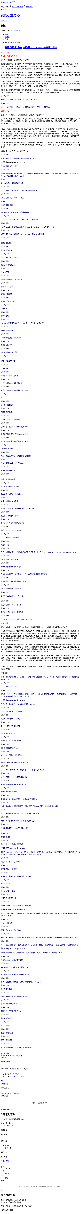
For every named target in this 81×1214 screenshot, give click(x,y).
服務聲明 (59, 1186)
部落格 (7, 37)
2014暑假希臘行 (18, 1076)
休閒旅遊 (17, 30)
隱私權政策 (51, 1186)
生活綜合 (16, 1074)
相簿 (6, 34)
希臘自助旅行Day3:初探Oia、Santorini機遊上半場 (31, 47)
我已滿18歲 (5, 1210)
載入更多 (4, 1084)
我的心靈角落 (10, 15)
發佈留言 (4, 1096)
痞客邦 (13, 1069)
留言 (18, 1069)
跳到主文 (4, 21)
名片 (6, 39)
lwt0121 (3, 1057)
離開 (11, 1210)
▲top (2, 1080)
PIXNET (26, 1186)
